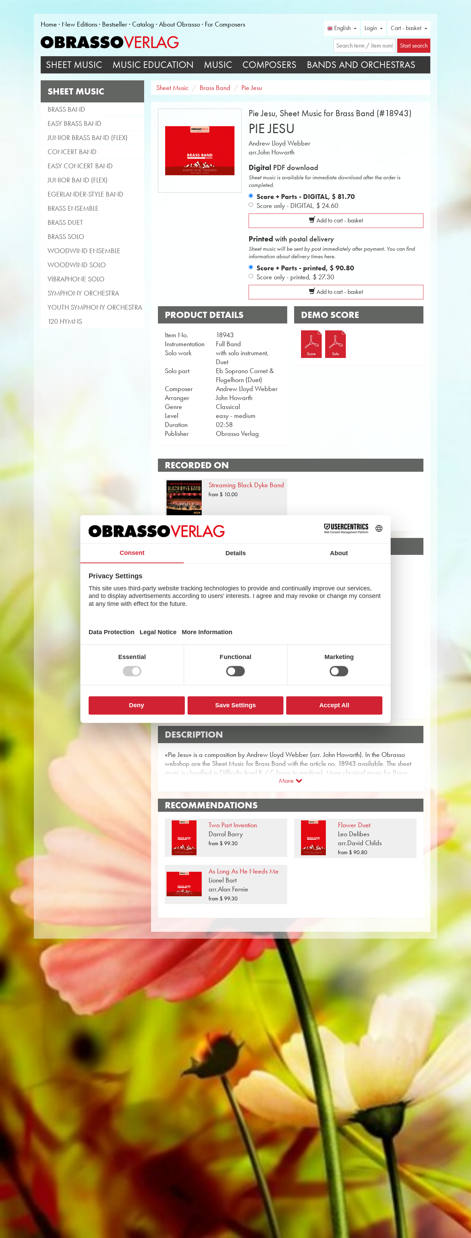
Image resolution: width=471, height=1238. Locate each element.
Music (218, 64)
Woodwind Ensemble (84, 251)
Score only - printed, (295, 277)
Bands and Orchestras (361, 64)
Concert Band (72, 152)
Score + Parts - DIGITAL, (306, 196)
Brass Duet (65, 222)
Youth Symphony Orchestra (95, 307)
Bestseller (114, 24)
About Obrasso (179, 24)
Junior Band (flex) (78, 180)
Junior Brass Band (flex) (88, 137)
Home (49, 24)
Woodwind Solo (77, 265)
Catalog (143, 24)
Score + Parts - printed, (305, 268)
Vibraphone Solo (76, 279)
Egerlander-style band (85, 194)
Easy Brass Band (74, 123)
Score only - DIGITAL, (297, 205)
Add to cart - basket (339, 220)
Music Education (152, 64)
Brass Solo (66, 236)
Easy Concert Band (80, 166)
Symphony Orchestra (83, 293)
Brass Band (66, 109)
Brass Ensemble (73, 208)
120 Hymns (65, 321)
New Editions (79, 24)
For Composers (225, 24)
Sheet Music (74, 64)
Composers (269, 64)
